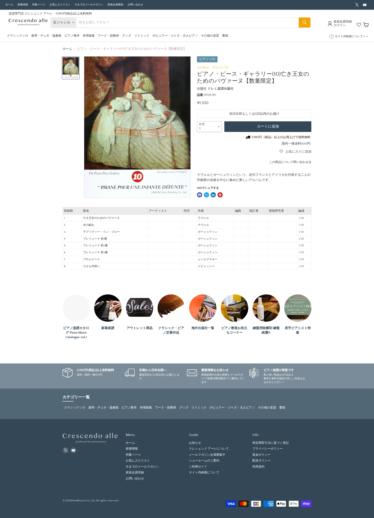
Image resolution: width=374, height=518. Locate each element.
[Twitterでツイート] (206, 194)
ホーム (9, 4)
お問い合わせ (135, 4)
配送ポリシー (261, 460)
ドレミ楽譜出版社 (221, 88)
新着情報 (23, 4)
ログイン (340, 25)
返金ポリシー (261, 455)
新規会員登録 (115, 4)
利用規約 (258, 466)
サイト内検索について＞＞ (352, 36)
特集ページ (38, 4)
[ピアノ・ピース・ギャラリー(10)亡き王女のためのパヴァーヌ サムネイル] (70, 68)
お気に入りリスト (60, 4)
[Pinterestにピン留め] (220, 194)
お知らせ (195, 443)
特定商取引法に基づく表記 (270, 443)
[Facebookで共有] (199, 194)
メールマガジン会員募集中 (207, 455)
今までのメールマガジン (89, 4)
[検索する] (304, 22)
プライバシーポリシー (267, 448)
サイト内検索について (204, 472)
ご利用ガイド (198, 466)
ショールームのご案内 (204, 460)
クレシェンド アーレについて (209, 448)
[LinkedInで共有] (213, 194)
